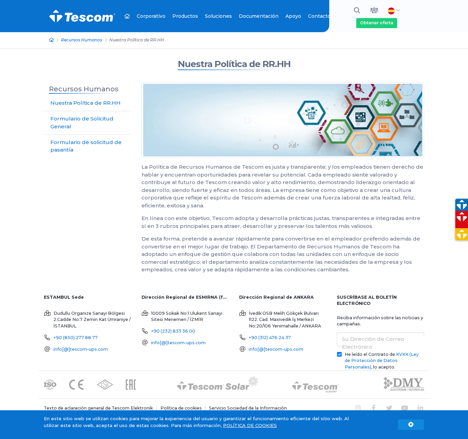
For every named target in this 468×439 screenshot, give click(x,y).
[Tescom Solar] (217, 384)
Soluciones (218, 16)
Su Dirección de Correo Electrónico (373, 343)
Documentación (259, 16)
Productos (185, 16)
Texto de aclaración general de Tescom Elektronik (98, 408)
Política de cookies (181, 408)
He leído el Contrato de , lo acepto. (382, 361)
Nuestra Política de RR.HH (234, 64)
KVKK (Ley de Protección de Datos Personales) (382, 361)
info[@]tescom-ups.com (80, 349)
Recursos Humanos (81, 39)
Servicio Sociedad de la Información (248, 408)
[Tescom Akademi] (315, 384)
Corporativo (151, 16)
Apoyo (293, 16)
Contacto (319, 16)
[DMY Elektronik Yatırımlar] (404, 384)
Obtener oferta (376, 22)
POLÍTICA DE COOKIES (250, 425)
